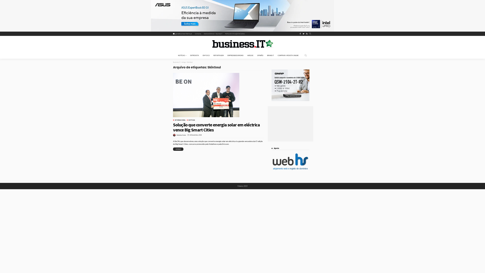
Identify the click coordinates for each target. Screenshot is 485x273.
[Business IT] (242, 44)
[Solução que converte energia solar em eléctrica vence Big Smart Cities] (206, 95)
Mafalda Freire (181, 135)
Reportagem (218, 55)
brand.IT (270, 55)
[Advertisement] (290, 124)
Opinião (260, 55)
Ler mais (178, 149)
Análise (250, 55)
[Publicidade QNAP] (290, 85)
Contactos (198, 34)
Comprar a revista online (288, 55)
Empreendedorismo (235, 55)
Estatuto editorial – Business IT (213, 34)
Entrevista (194, 55)
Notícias (181, 55)
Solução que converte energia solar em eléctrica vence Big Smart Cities (216, 127)
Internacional (180, 120)
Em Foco (206, 55)
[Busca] (310, 34)
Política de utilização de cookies (235, 34)
